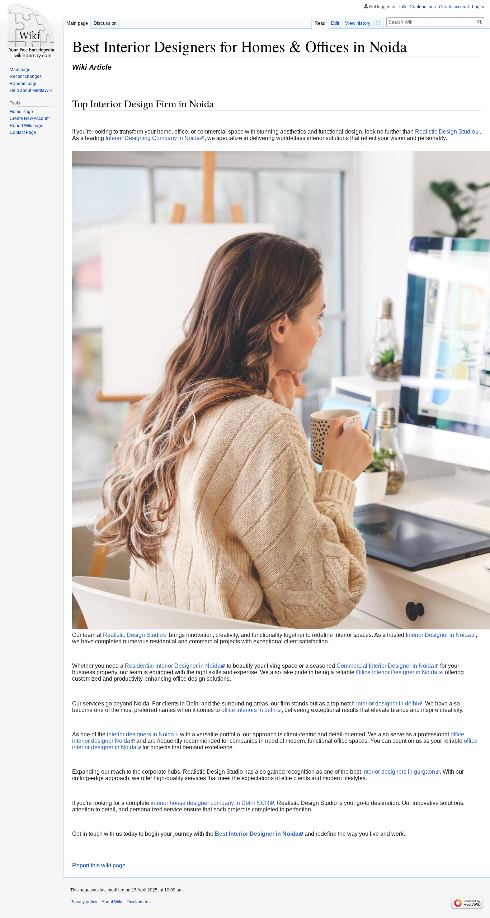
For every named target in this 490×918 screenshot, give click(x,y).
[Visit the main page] (31, 28)
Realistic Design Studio (445, 132)
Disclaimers (138, 901)
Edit (335, 23)
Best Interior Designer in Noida (256, 834)
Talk (402, 6)
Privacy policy (83, 901)
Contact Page (23, 132)
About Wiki (112, 901)
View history (358, 23)
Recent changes (26, 76)
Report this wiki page (99, 865)
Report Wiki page (26, 125)
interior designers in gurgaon (398, 772)
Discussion (105, 23)
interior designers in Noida (140, 734)
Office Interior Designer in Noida (396, 672)
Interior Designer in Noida (438, 635)
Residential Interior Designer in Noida (173, 666)
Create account (454, 6)
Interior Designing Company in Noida (152, 138)
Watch (378, 21)
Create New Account (30, 118)
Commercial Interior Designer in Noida (385, 666)
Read (320, 23)
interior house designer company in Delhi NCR (210, 803)
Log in (478, 6)
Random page (24, 83)
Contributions (423, 6)
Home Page (21, 111)
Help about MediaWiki (31, 90)
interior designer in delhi (387, 703)
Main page (77, 23)
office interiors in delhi (249, 710)
